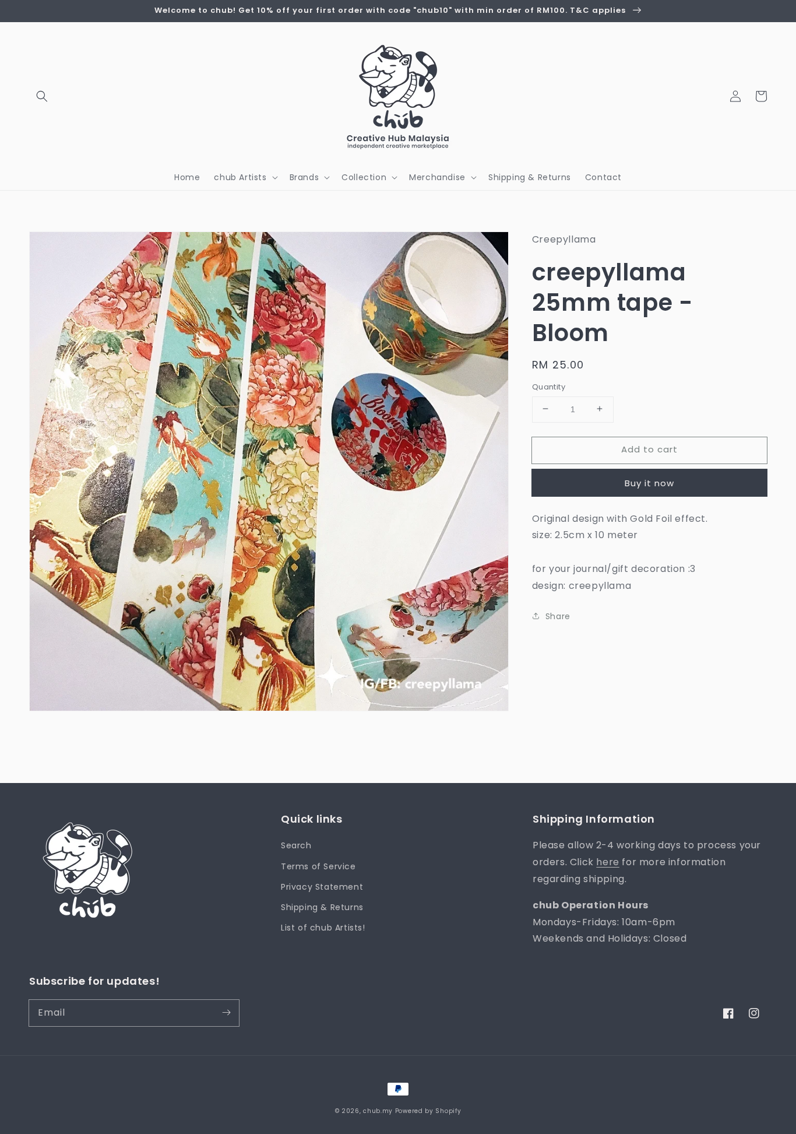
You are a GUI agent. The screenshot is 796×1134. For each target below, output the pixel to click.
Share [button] (557, 616)
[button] (42, 96)
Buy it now (649, 482)
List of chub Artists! (323, 927)
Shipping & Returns (322, 907)
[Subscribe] (226, 1013)
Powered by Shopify (428, 1111)
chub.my (378, 1111)
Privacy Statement (322, 887)
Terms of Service (318, 866)
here (607, 862)
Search (296, 845)
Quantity (548, 386)
